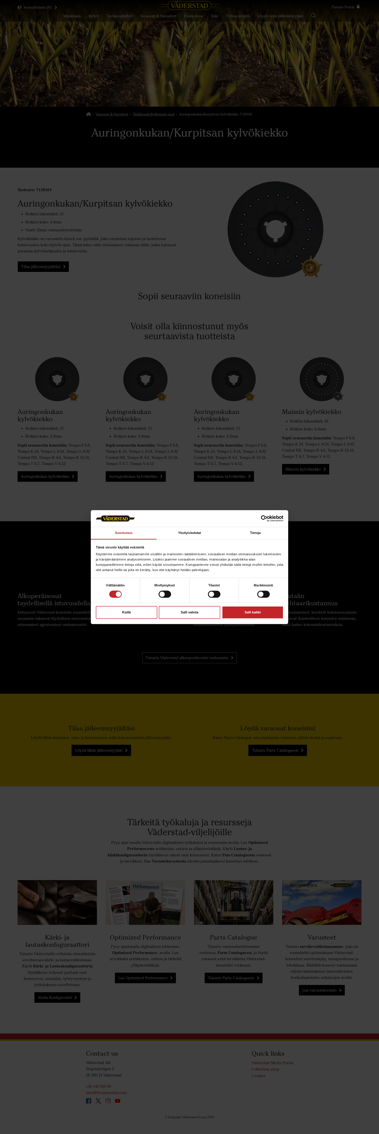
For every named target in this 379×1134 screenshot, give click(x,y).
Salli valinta (189, 612)
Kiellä (126, 612)
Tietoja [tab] (255, 533)
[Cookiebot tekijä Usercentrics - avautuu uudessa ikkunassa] (264, 518)
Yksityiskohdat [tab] (189, 533)
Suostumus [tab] (124, 533)
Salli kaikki (253, 612)
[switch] (165, 597)
